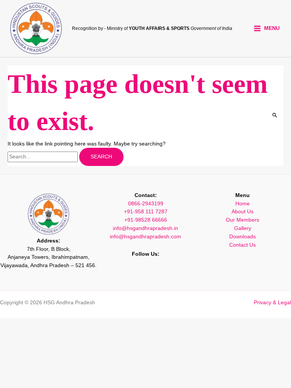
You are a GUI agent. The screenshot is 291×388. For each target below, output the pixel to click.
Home (242, 204)
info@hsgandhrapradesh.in (145, 228)
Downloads (242, 236)
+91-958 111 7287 (145, 211)
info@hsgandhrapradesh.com (145, 236)
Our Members (242, 220)
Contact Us (242, 245)
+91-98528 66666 (145, 220)
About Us (242, 211)
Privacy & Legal (272, 302)
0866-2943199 (145, 204)
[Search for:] (43, 157)
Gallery (242, 228)
